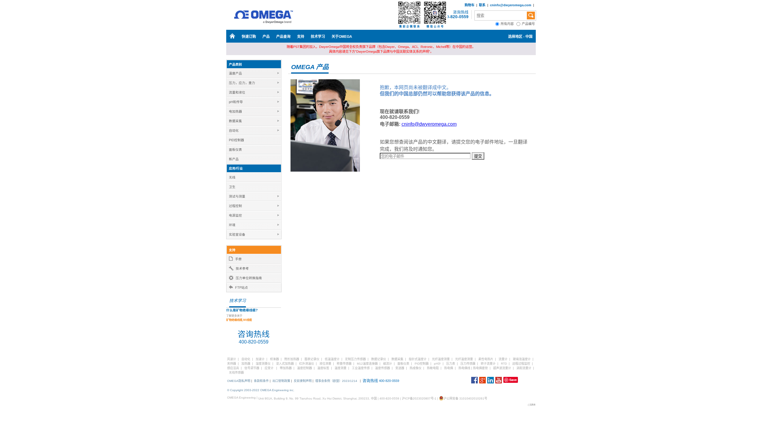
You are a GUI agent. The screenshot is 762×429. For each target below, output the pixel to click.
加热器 (245, 363)
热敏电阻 (433, 368)
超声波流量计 (502, 368)
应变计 (269, 368)
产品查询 (283, 37)
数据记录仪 (378, 359)
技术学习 (318, 37)
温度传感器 (382, 368)
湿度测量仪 (263, 363)
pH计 (437, 363)
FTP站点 (241, 287)
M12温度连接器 (367, 363)
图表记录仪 (312, 359)
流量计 (503, 359)
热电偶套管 (480, 368)
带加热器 (286, 368)
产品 (266, 37)
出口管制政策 (281, 381)
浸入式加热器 (285, 363)
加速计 (260, 359)
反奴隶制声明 (303, 381)
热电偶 (448, 368)
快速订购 (249, 37)
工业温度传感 (361, 368)
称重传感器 (344, 363)
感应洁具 (233, 368)
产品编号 (529, 24)
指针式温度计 (418, 359)
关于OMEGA (342, 37)
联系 (482, 5)
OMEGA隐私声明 (238, 381)
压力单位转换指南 (249, 278)
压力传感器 (467, 363)
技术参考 (242, 268)
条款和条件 (261, 381)
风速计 (231, 359)
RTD (504, 363)
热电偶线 (464, 368)
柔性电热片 (485, 359)
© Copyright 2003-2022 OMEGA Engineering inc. (260, 390)
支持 (300, 37)
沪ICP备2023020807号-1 (419, 398)
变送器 (399, 368)
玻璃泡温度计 (522, 359)
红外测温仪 (306, 363)
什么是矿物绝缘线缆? (242, 310)
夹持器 (231, 363)
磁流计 (387, 363)
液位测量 (325, 363)
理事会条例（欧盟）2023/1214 (336, 381)
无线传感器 (236, 372)
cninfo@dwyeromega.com (510, 5)
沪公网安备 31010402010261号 (465, 398)
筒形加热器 (291, 359)
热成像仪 (415, 368)
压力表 (450, 363)
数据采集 (397, 359)
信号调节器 (251, 368)
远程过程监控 (521, 363)
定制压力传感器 (355, 359)
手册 (238, 259)
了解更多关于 (239, 317)
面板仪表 (403, 363)
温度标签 (323, 368)
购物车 (469, 5)
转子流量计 (488, 363)
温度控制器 (304, 368)
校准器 (274, 359)
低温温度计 (332, 359)
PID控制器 (422, 363)
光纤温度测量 (441, 359)
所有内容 (508, 24)
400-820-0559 (455, 16)
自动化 (245, 359)
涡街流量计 (523, 368)
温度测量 (340, 368)
